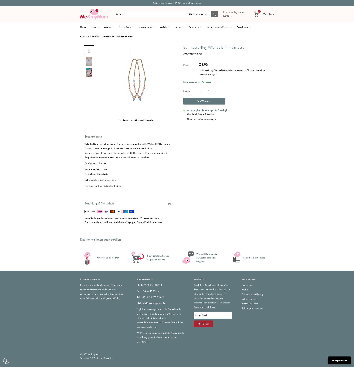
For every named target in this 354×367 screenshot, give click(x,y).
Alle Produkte (94, 36)
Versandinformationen (147, 322)
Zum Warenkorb (204, 101)
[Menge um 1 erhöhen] (216, 91)
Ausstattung (125, 26)
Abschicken (203, 324)
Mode (93, 26)
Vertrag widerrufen (339, 360)
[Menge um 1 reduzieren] (201, 91)
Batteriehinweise (250, 303)
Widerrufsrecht (249, 299)
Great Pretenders (192, 54)
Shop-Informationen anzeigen (201, 119)
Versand (218, 70)
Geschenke (242, 26)
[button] (6, 360)
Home (83, 26)
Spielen (107, 26)
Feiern (178, 26)
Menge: (186, 91)
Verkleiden (193, 26)
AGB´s (245, 290)
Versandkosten (229, 70)
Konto (226, 16)
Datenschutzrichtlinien (205, 307)
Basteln (163, 26)
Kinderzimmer (145, 26)
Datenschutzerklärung (252, 294)
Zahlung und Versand (252, 308)
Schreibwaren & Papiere (218, 26)
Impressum (247, 285)
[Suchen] (214, 14)
